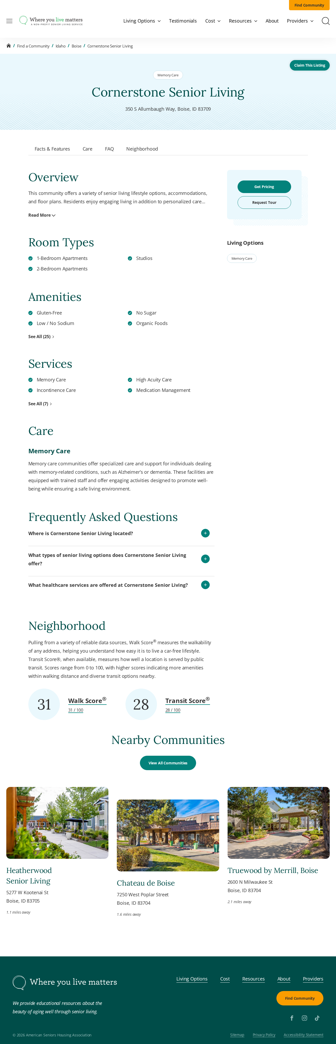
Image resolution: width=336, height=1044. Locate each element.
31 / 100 (75, 710)
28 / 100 (173, 710)
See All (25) (39, 336)
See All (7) (38, 404)
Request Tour (264, 202)
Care (87, 149)
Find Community (309, 5)
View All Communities (168, 762)
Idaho (61, 46)
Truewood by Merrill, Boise (273, 870)
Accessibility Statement (303, 1035)
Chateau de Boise (146, 883)
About (283, 979)
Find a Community (33, 46)
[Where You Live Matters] (51, 21)
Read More (39, 215)
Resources (253, 979)
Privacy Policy (264, 1035)
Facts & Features (52, 149)
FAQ (109, 149)
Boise (76, 46)
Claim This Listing (309, 65)
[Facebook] (292, 1018)
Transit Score (187, 700)
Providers (313, 979)
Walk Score (87, 700)
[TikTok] (317, 1018)
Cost (225, 979)
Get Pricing (264, 186)
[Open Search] (326, 21)
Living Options (192, 979)
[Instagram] (304, 1018)
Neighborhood (142, 149)
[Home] (8, 46)
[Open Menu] (9, 21)
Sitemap (237, 1035)
